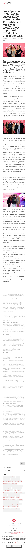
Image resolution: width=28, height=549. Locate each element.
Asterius (13, 476)
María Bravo (5, 501)
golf (15, 490)
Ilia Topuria (22, 492)
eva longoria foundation (8, 485)
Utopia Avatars (6, 511)
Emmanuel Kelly (6, 483)
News (4, 40)
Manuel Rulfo (15, 499)
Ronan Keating (15, 506)
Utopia (17, 508)
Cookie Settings (17, 546)
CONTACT (15, 530)
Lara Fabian (12, 497)
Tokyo (14, 508)
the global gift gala (7, 508)
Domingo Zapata (7, 481)
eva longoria (14, 483)
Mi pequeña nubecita (14, 501)
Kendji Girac (5, 497)
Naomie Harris (6, 504)
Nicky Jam (13, 504)
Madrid (17, 497)
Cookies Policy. (16, 542)
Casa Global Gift (6, 479)
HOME (12, 530)
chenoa (12, 479)
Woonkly (20, 511)
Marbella (21, 499)
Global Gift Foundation (10, 38)
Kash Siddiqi (10, 495)
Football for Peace (18, 485)
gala (13, 488)
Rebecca (8, 506)
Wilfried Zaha (14, 511)
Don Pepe (14, 481)
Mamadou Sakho (7, 499)
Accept (9, 546)
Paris (4, 506)
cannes (17, 476)
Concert (17, 479)
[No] (26, 542)
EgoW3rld (19, 481)
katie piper (17, 495)
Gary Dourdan (18, 488)
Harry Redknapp (6, 492)
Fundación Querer (7, 488)
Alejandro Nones (6, 476)
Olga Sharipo (19, 504)
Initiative (5, 495)
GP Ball (18, 490)
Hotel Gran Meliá (15, 492)
